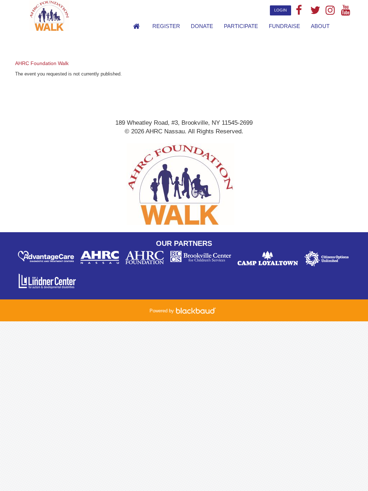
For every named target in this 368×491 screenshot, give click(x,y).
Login (280, 10)
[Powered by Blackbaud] (196, 310)
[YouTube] (345, 10)
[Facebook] (299, 10)
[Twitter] (314, 10)
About (320, 26)
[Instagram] (329, 10)
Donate (202, 26)
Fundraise (284, 26)
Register (166, 26)
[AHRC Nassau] (74, 15)
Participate (241, 26)
